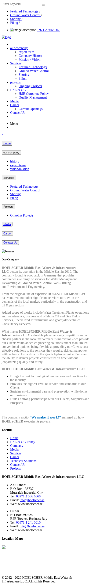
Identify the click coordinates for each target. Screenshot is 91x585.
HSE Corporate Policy (34, 93)
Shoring (16, 19)
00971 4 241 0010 (28, 522)
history (14, 161)
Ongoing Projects (30, 86)
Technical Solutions (23, 461)
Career (14, 105)
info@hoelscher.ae (32, 500)
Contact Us (17, 112)
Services (15, 63)
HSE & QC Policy (22, 442)
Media (14, 101)
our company (19, 48)
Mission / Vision (29, 59)
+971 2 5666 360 (48, 30)
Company (16, 445)
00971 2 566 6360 (28, 496)
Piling (14, 22)
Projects (8, 206)
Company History (31, 55)
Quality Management (33, 97)
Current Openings (31, 109)
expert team (26, 52)
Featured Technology (24, 11)
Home (7, 143)
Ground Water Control (25, 15)
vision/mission (19, 169)
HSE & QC (18, 90)
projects (15, 82)
